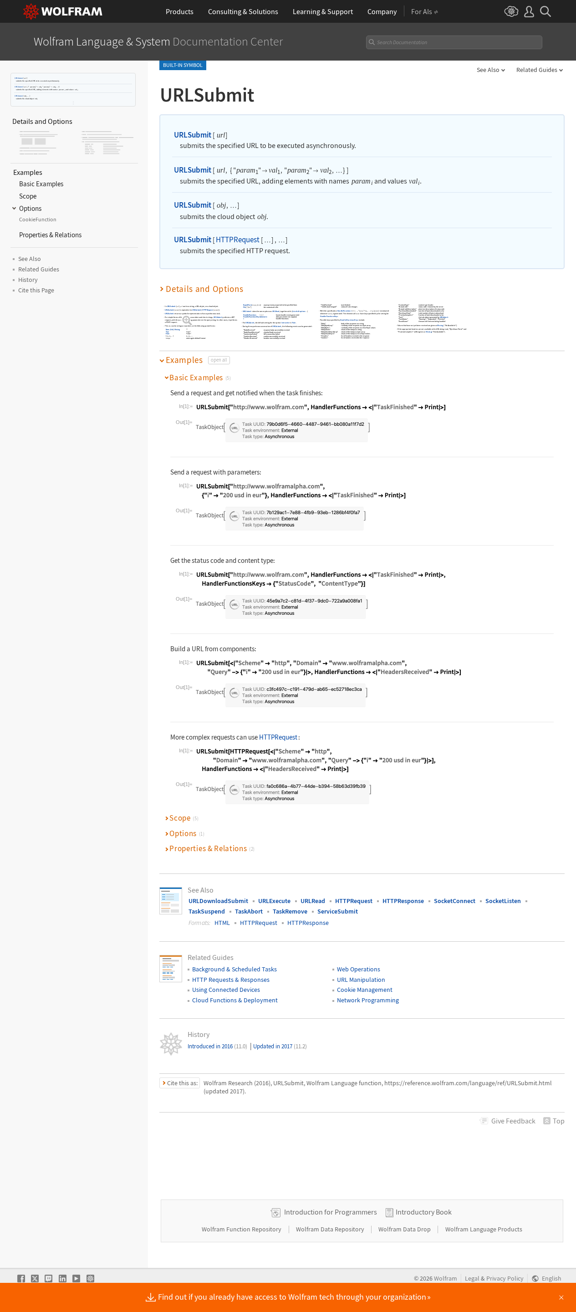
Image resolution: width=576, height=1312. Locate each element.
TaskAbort (249, 911)
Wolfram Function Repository (242, 1229)
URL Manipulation (361, 979)
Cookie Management (364, 989)
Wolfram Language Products (483, 1229)
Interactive (285, 323)
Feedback (513, 1120)
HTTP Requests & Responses (231, 979)
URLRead (275, 311)
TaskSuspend (207, 911)
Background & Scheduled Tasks (234, 969)
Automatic (263, 317)
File (244, 307)
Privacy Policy (505, 1278)
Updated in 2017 (280, 1046)
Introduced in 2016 (217, 1046)
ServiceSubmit (337, 911)
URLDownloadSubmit (218, 901)
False (167, 333)
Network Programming (368, 1000)
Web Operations (358, 969)
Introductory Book (424, 1211)
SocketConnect (454, 901)
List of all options (299, 311)
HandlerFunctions (249, 315)
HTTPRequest (238, 240)
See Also (488, 70)
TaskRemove (290, 911)
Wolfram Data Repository (331, 1229)
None (168, 329)
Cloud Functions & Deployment (235, 1000)
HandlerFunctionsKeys (251, 318)
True (167, 332)
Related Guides (536, 70)
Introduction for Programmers (330, 1211)
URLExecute (274, 901)
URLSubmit (19, 78)
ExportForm (247, 305)
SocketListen (503, 901)
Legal (472, 1278)
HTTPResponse (403, 901)
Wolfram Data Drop (405, 1229)
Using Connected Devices (226, 989)
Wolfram (445, 1278)
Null (171, 329)
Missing (177, 329)
